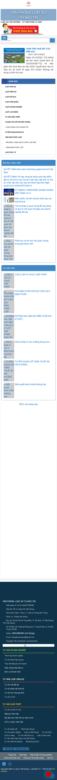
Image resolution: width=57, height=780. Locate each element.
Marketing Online (32, 741)
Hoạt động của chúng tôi (17, 127)
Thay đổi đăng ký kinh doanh (16, 663)
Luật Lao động (11, 112)
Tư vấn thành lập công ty (14, 659)
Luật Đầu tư (10, 152)
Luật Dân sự (10, 86)
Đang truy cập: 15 (21, 749)
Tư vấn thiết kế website (13, 741)
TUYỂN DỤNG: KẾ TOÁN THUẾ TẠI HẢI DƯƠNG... (32, 363)
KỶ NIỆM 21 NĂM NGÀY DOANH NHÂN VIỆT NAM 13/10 (34, 192)
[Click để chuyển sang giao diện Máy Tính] (10, 764)
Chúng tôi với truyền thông (17, 122)
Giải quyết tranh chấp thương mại (30, 384)
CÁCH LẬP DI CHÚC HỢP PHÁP (31, 274)
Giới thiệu (23, 755)
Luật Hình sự (10, 91)
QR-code (8, 749)
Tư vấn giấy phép (12, 117)
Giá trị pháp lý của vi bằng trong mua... (33, 341)
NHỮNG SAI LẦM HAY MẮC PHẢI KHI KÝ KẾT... (33, 318)
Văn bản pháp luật (13, 137)
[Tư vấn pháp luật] (28, 404)
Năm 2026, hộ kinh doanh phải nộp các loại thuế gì (33, 200)
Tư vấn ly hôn (10, 697)
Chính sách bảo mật (12, 758)
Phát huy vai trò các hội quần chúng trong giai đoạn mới (31, 242)
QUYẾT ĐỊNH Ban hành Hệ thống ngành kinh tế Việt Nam (28, 171)
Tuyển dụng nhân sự (14, 132)
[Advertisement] (28, 435)
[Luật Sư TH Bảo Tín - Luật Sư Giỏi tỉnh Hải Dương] (28, 3)
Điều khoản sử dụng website (41, 755)
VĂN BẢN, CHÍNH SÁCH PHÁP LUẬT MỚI (21, 142)
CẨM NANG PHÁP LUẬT (14, 147)
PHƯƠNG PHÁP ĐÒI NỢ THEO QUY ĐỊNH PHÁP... (33, 293)
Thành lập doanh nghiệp (14, 655)
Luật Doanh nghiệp (13, 107)
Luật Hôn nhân (11, 102)
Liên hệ (50, 758)
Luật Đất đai (10, 97)
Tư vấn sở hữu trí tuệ (13, 709)
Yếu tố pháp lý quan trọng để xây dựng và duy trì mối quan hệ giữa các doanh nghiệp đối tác (33, 208)
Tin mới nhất (9, 267)
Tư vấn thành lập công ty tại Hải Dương (19, 738)
